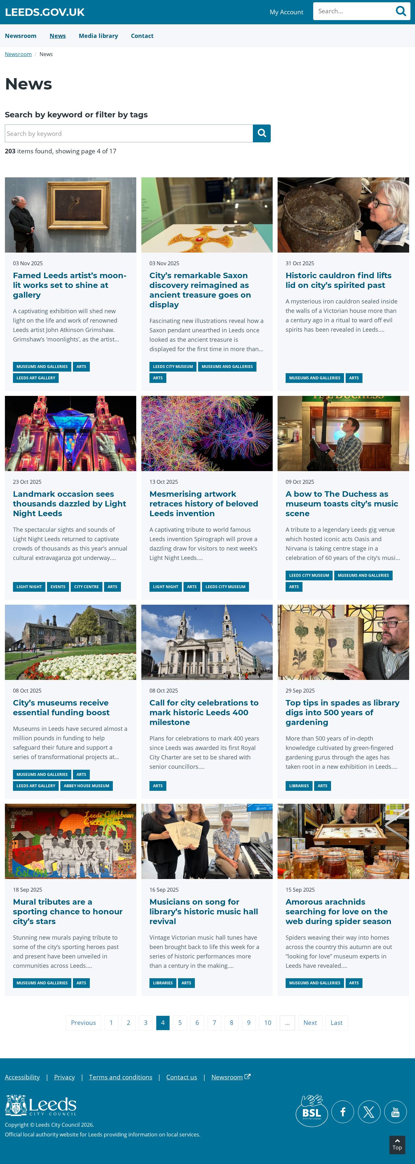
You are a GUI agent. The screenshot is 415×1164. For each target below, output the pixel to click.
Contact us (181, 1077)
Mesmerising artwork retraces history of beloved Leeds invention (203, 503)
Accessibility (22, 1077)
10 (267, 1022)
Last (337, 1022)
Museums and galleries (42, 366)
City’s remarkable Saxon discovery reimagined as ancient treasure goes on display (200, 290)
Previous (83, 1022)
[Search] (400, 11)
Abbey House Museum (86, 786)
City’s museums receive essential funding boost (61, 707)
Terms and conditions (120, 1077)
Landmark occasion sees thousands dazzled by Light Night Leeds (69, 503)
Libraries (299, 786)
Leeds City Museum (173, 366)
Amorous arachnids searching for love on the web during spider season (339, 911)
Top (397, 1147)
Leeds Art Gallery (36, 378)
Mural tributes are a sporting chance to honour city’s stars (68, 911)
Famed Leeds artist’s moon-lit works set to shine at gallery (69, 285)
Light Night (29, 586)
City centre (86, 586)
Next (310, 1022)
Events (58, 586)
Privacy (64, 1077)
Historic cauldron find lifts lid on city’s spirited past (339, 280)
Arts (81, 366)
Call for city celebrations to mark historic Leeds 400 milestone (204, 712)
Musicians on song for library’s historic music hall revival (203, 911)
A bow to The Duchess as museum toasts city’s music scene (342, 503)
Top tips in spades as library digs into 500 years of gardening (342, 712)
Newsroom (18, 54)
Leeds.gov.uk (45, 13)
